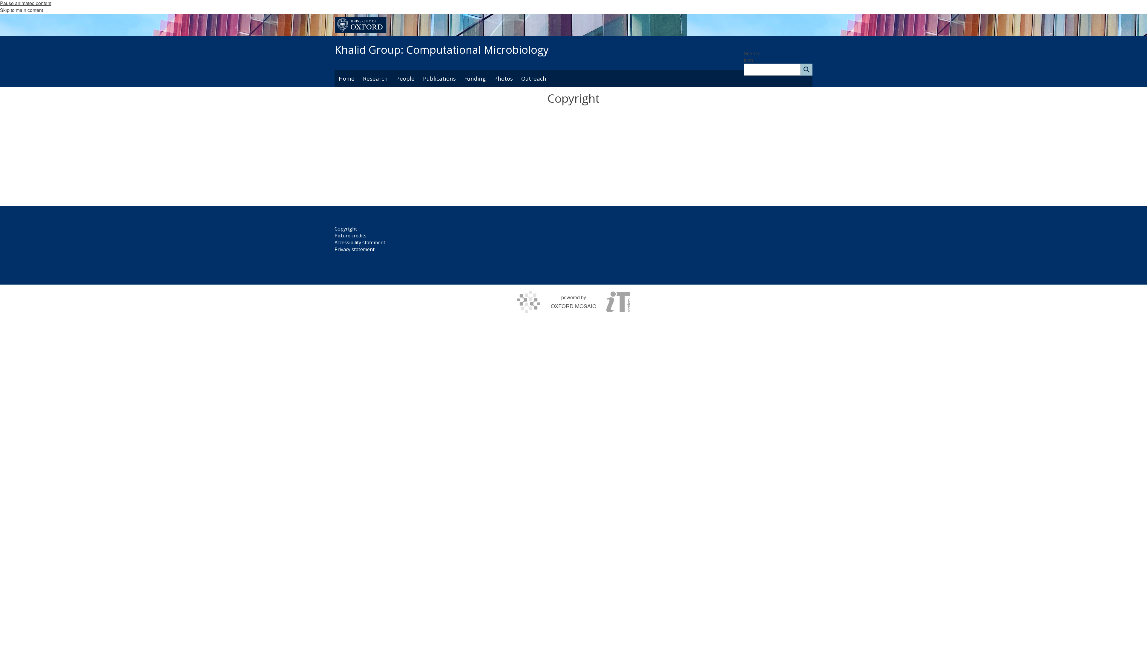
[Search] (806, 70)
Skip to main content (21, 10)
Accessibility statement (360, 242)
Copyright (346, 228)
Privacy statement (355, 249)
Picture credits (351, 235)
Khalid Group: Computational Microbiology (442, 49)
